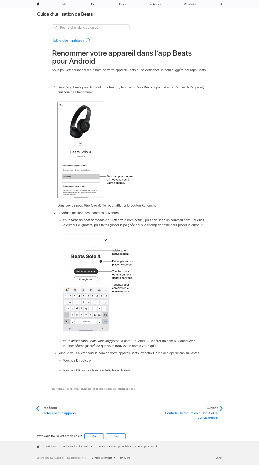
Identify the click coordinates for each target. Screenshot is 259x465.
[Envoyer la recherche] (56, 28)
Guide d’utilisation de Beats (65, 14)
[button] (221, 4)
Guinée (219, 457)
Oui (94, 436)
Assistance (51, 446)
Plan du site (124, 457)
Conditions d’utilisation (103, 457)
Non (116, 436)
